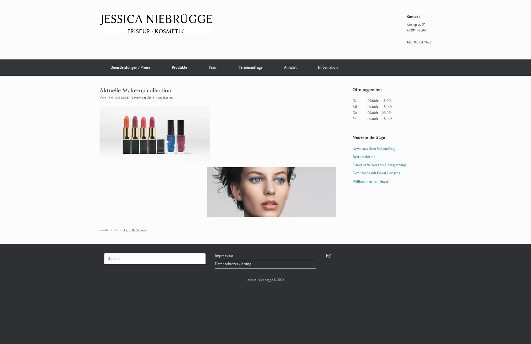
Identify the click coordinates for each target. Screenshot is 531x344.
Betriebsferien (364, 156)
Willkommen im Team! (370, 181)
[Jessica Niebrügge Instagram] (329, 255)
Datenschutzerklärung (233, 263)
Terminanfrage (250, 67)
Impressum (224, 255)
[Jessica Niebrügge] (156, 24)
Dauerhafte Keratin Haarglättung (379, 165)
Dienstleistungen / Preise (130, 67)
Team (213, 67)
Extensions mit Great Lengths (376, 173)
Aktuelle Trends (135, 230)
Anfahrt (290, 67)
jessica (168, 97)
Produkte (179, 67)
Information (328, 67)
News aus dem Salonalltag (373, 148)
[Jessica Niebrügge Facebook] (326, 255)
